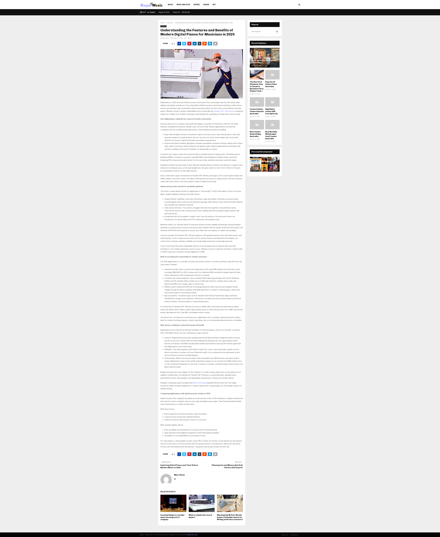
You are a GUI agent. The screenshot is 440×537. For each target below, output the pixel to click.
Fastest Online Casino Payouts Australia (257, 111)
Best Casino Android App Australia (255, 134)
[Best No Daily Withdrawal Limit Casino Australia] (272, 124)
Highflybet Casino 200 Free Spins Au (271, 111)
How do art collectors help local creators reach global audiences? (264, 60)
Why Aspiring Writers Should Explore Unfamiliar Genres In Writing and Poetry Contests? (230, 517)
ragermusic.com (192, 535)
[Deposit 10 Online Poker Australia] (272, 74)
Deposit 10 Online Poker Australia (271, 84)
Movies (197, 4)
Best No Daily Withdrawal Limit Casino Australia (271, 135)
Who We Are (186, 12)
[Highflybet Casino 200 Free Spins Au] (272, 102)
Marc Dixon (165, 38)
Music (170, 4)
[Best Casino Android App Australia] (257, 124)
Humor (206, 4)
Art (214, 4)
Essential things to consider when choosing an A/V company (172, 517)
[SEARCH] (277, 31)
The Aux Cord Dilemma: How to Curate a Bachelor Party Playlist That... (257, 86)
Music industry (183, 4)
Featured (163, 26)
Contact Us (176, 12)
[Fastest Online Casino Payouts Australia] (257, 102)
